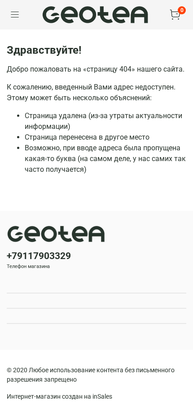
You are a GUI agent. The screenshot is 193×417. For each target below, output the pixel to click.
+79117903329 (39, 256)
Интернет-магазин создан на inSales (59, 396)
